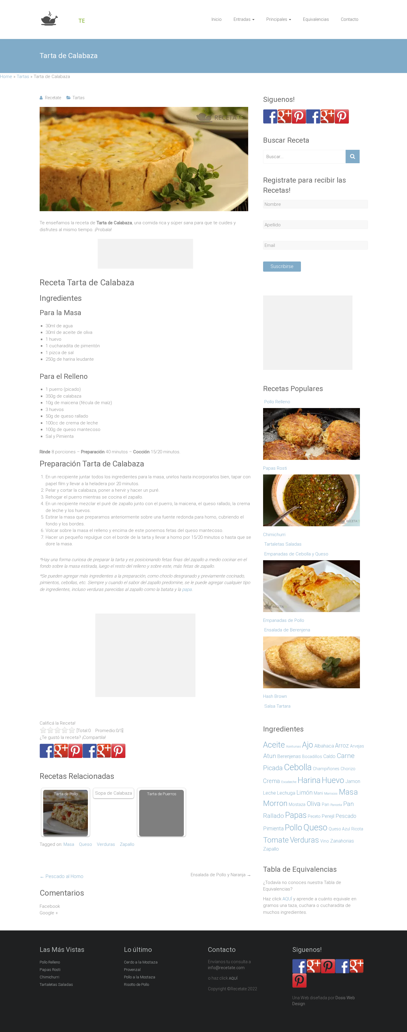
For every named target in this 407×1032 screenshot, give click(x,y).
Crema (271, 781)
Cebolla (298, 767)
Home (6, 76)
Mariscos (331, 794)
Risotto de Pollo (136, 984)
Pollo (293, 827)
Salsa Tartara (277, 706)
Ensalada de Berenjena (287, 630)
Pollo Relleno (277, 401)
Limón (304, 792)
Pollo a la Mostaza (139, 977)
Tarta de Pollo (66, 793)
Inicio (217, 19)
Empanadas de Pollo (283, 620)
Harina (309, 780)
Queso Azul (339, 828)
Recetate (53, 97)
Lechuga (286, 793)
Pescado (345, 816)
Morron (275, 803)
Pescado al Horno (61, 876)
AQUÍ (287, 899)
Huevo (333, 780)
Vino (324, 841)
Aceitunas (293, 746)
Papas (296, 815)
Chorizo (348, 768)
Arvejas (357, 746)
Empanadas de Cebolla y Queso (296, 554)
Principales (276, 19)
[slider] (57, 730)
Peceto (314, 816)
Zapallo (127, 844)
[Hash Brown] (312, 663)
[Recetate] (63, 13)
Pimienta (273, 828)
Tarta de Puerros (161, 793)
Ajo (307, 745)
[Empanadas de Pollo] (312, 587)
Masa (68, 844)
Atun (269, 755)
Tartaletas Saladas (283, 544)
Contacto (349, 19)
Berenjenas (289, 756)
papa (187, 589)
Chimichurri (274, 534)
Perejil (328, 816)
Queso (85, 844)
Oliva (314, 803)
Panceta (336, 805)
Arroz (342, 745)
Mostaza (297, 804)
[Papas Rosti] (312, 435)
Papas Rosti (275, 468)
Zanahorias (342, 841)
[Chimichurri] (312, 501)
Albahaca (324, 746)
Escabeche (288, 782)
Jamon (352, 781)
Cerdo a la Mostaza (141, 962)
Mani (318, 793)
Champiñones (326, 768)
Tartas (23, 76)
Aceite (274, 745)
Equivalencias (316, 19)
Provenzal (132, 969)
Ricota (357, 828)
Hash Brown (275, 696)
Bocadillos (312, 756)
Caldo (329, 756)
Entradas (242, 19)
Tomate (276, 839)
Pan (325, 804)
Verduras (106, 844)
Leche (269, 793)
